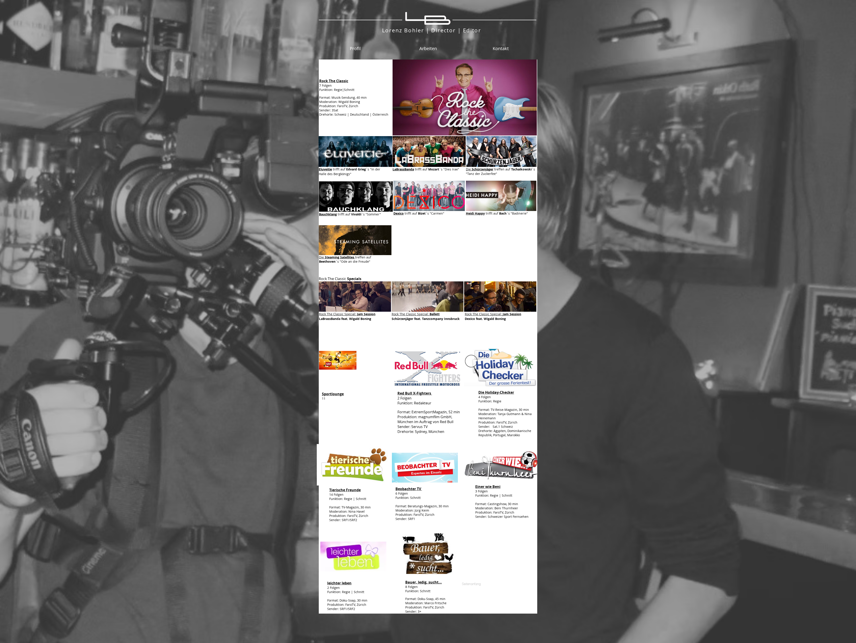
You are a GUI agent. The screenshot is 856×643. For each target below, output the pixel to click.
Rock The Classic (404, 314)
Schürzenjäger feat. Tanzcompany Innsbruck (426, 319)
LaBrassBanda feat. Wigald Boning (345, 319)
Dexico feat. (474, 319)
